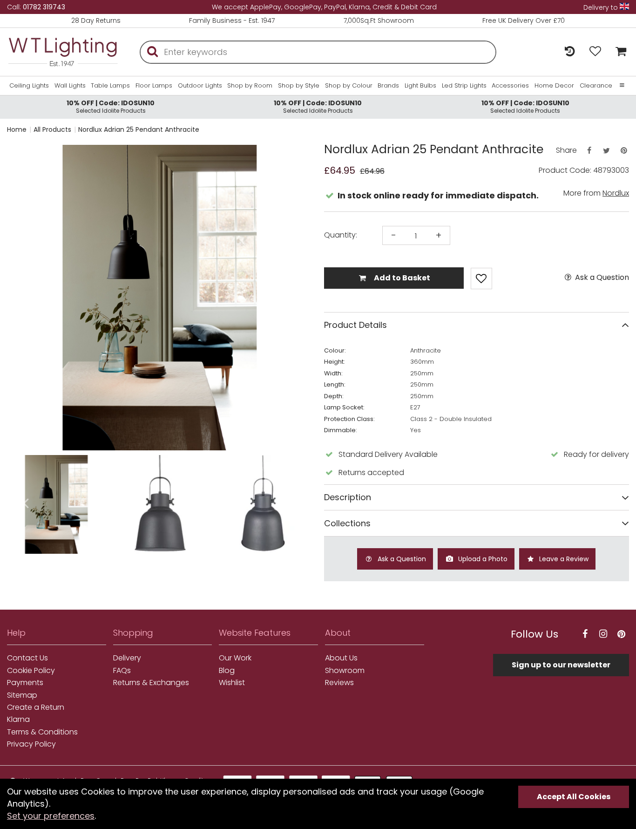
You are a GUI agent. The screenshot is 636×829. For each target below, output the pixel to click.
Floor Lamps (153, 86)
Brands (388, 86)
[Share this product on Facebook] (589, 151)
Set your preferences (51, 816)
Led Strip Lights (464, 86)
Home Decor (554, 86)
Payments (25, 683)
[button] (25, 297)
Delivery (127, 658)
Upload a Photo (481, 559)
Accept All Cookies (573, 796)
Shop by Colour (348, 86)
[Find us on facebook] (584, 634)
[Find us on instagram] (602, 634)
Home (17, 129)
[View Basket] (618, 52)
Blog (227, 670)
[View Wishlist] (595, 52)
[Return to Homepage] (63, 52)
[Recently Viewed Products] (569, 52)
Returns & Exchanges (151, 683)
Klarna (18, 719)
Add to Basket (401, 277)
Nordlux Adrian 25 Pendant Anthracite (138, 129)
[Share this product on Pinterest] (624, 151)
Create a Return (35, 707)
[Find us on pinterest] (621, 634)
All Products (52, 129)
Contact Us (27, 658)
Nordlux (615, 193)
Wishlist (232, 683)
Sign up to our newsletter (561, 664)
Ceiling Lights (29, 86)
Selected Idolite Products (111, 106)
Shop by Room (249, 86)
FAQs (122, 670)
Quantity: (340, 235)
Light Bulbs (420, 86)
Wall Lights (70, 86)
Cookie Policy (31, 670)
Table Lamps (110, 86)
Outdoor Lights (200, 86)
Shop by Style (298, 86)
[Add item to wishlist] (481, 278)
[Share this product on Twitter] (606, 151)
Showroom (345, 670)
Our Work (235, 658)
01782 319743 (44, 7)
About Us (341, 658)
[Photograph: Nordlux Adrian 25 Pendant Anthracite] (159, 297)
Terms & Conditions (42, 732)
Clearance (596, 86)
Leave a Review (563, 559)
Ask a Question (601, 277)
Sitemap (22, 695)
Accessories (510, 86)
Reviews (339, 683)
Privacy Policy (31, 744)
